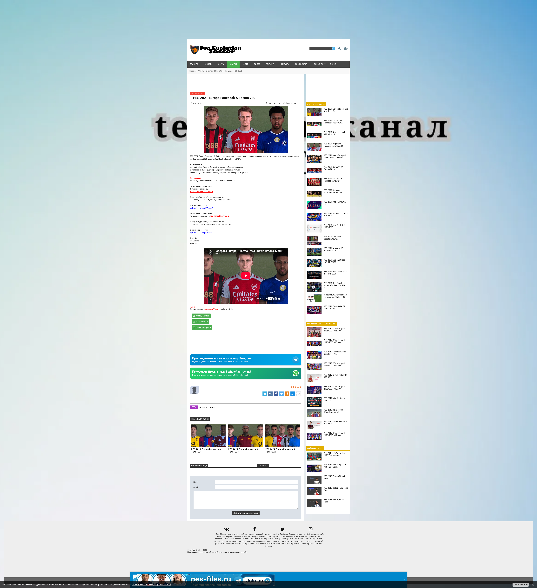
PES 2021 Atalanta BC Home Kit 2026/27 (333, 249)
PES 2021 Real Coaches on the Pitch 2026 (335, 272)
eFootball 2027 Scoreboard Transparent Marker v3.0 (335, 296)
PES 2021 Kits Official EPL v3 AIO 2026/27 (335, 307)
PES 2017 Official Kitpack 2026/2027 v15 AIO (334, 341)
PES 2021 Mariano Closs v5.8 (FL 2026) (334, 261)
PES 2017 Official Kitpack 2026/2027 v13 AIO (334, 387)
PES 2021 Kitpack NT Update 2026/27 (333, 238)
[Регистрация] (346, 49)
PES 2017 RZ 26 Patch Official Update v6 (333, 411)
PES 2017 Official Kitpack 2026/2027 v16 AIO (334, 329)
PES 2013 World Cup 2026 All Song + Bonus (335, 466)
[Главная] (215, 54)
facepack (203, 407)
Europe (211, 407)
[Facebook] (254, 530)
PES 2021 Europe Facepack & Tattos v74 (206, 450)
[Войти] (339, 49)
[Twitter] (282, 530)
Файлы (201, 71)
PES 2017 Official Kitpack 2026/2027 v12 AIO (334, 434)
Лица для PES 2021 (233, 71)
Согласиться (520, 585)
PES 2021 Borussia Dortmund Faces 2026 (333, 191)
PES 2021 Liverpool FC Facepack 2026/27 (333, 179)
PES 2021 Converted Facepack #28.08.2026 (334, 121)
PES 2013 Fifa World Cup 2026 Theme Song (334, 454)
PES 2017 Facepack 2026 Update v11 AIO (335, 353)
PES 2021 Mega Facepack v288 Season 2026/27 (335, 156)
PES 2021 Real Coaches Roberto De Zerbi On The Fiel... (334, 285)
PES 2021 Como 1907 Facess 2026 (333, 168)
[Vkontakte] (226, 530)
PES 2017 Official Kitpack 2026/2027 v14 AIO (334, 364)
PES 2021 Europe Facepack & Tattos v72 (280, 450)
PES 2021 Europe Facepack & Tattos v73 (243, 450)
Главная (192, 71)
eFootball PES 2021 (215, 71)
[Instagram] (310, 530)
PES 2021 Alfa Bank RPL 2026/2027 (334, 226)
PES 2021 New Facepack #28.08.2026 (334, 133)
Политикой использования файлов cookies (151, 584)
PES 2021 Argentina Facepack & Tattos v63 (333, 145)
